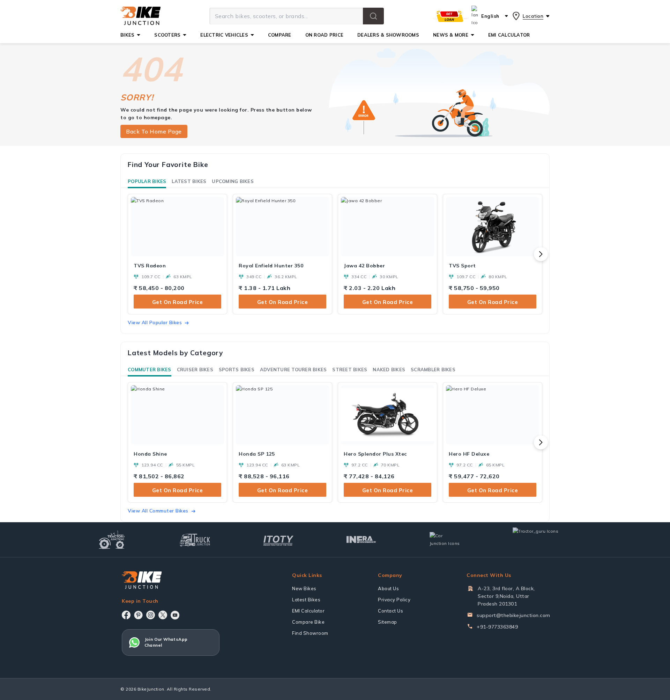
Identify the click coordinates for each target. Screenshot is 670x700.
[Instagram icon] (150, 614)
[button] (373, 16)
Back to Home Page (154, 131)
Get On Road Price (177, 302)
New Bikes (304, 588)
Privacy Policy (394, 599)
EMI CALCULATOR (509, 35)
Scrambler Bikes (433, 369)
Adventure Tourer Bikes (293, 369)
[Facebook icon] (126, 614)
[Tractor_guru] (543, 539)
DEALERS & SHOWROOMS (388, 35)
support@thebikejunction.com (513, 615)
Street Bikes (349, 369)
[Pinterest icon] (138, 614)
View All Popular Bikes (155, 322)
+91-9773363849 (497, 627)
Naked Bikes (389, 369)
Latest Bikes (189, 181)
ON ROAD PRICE (324, 35)
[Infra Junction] (361, 539)
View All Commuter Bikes (158, 511)
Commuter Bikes (149, 369)
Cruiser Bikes (195, 369)
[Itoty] (278, 539)
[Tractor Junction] (112, 539)
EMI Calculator (308, 611)
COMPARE (279, 35)
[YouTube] (175, 615)
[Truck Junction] (195, 540)
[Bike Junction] (140, 16)
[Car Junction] (445, 539)
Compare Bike (308, 622)
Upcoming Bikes (233, 181)
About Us (388, 588)
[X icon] (162, 614)
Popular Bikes (147, 181)
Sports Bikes (236, 369)
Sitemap (387, 622)
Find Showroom (310, 633)
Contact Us (390, 611)
